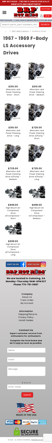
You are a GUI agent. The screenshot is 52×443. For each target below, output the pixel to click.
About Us (27, 297)
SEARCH (45, 24)
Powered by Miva (37, 440)
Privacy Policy (25, 317)
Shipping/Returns (27, 314)
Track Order (27, 300)
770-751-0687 (30, 284)
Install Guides (26, 320)
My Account (27, 303)
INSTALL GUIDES (46, 9)
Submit (27, 394)
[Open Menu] (4, 12)
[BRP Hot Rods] (26, 12)
